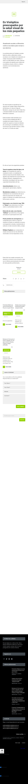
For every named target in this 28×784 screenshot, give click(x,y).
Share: (5, 278)
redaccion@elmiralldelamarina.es (11, 726)
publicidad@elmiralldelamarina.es (11, 725)
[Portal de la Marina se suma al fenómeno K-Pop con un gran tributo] (8, 299)
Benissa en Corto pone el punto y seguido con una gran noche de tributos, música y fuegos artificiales (8, 342)
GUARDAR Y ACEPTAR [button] (5, 783)
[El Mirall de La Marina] (14, 7)
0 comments (7, 37)
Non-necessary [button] (3, 774)
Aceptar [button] (18, 748)
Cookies (23, 742)
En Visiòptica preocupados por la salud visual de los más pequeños (13, 27)
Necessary (4, 767)
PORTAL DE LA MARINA (7, 313)
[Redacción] (6, 270)
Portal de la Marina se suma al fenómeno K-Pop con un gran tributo (8, 306)
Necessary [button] (2, 766)
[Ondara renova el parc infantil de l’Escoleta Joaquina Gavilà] (20, 299)
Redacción (18, 267)
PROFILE (19, 272)
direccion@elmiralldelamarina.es (10, 728)
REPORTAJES (9, 35)
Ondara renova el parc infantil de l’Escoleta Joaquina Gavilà (20, 306)
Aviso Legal (17, 742)
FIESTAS (13, 704)
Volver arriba (19, 734)
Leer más (22, 748)
